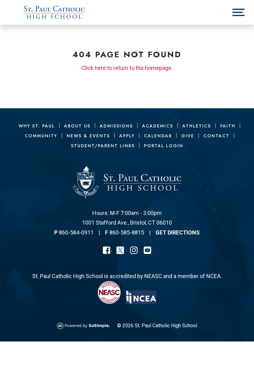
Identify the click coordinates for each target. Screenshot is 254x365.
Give (187, 136)
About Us (77, 126)
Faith (227, 126)
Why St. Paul (37, 126)
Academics (157, 126)
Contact (217, 136)
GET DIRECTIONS (177, 232)
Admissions (116, 126)
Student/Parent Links (103, 146)
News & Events (88, 136)
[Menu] (238, 12)
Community (41, 136)
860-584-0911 (76, 232)
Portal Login (163, 146)
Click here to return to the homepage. (127, 68)
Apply (127, 136)
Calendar (158, 136)
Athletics (196, 126)
